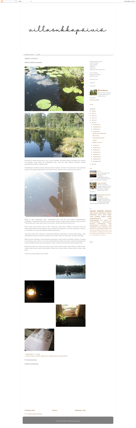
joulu (110, 226)
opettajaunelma (96, 235)
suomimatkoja (93, 226)
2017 (93, 118)
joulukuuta (96, 124)
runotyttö (92, 228)
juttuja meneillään (101, 183)
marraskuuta (96, 127)
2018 (93, 115)
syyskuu (95, 140)
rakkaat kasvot (44, 356)
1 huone (109, 230)
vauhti (109, 218)
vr (105, 235)
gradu (104, 231)
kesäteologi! (93, 214)
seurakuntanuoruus (53, 356)
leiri (110, 220)
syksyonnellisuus (63, 356)
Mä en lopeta (96, 135)
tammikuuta (96, 161)
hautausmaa (105, 226)
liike (104, 230)
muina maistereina (107, 233)
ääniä (110, 225)
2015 (93, 122)
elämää (101, 213)
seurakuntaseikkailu (95, 222)
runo (100, 235)
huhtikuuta (96, 154)
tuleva (100, 214)
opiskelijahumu (101, 223)
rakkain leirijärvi (104, 228)
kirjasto (107, 231)
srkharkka (95, 231)
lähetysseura (100, 230)
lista (101, 220)
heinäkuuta (96, 147)
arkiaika (93, 211)
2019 (93, 113)
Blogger (78, 421)
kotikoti (33, 356)
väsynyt (109, 213)
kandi (110, 228)
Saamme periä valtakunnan (99, 133)
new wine (91, 235)
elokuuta (95, 145)
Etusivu (54, 410)
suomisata (103, 235)
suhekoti (106, 220)
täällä (38, 54)
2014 (93, 164)
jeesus (105, 213)
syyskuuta (95, 131)
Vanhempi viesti (80, 410)
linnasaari (92, 223)
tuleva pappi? (107, 214)
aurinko (28, 356)
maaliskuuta (96, 156)
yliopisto (108, 211)
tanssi (99, 226)
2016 (93, 120)
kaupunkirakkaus (94, 225)
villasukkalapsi (104, 90)
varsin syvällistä (95, 216)
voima (91, 104)
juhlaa (109, 223)
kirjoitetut (92, 230)
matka (106, 230)
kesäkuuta (95, 150)
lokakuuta (95, 129)
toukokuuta (96, 152)
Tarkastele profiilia (94, 100)
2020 (93, 111)
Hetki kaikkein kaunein (98, 138)
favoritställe (99, 231)
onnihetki (37, 356)
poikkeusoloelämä (100, 233)
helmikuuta (96, 159)
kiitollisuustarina (29, 54)
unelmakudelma (94, 220)
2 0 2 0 (99, 171)
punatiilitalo (103, 225)
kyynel (95, 230)
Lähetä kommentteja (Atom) (35, 414)
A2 (95, 228)
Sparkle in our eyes (97, 142)
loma (98, 228)
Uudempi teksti (30, 410)
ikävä (91, 231)
